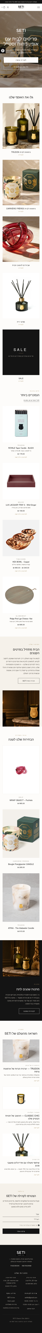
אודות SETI (11, 1297)
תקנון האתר (11, 1301)
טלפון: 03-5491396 (31, 1284)
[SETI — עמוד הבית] (21, 7)
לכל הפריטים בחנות (31, 400)
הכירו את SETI (29, 681)
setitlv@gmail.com (31, 1297)
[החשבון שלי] (8, 7)
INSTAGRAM (26, 1266)
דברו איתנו (31, 1309)
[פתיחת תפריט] (38, 7)
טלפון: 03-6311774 (10, 1286)
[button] (3, 50)
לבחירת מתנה (29, 1011)
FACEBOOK (15, 1266)
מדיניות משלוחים (11, 1304)
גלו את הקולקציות (21, 67)
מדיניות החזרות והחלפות (11, 1308)
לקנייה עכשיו (21, 60)
